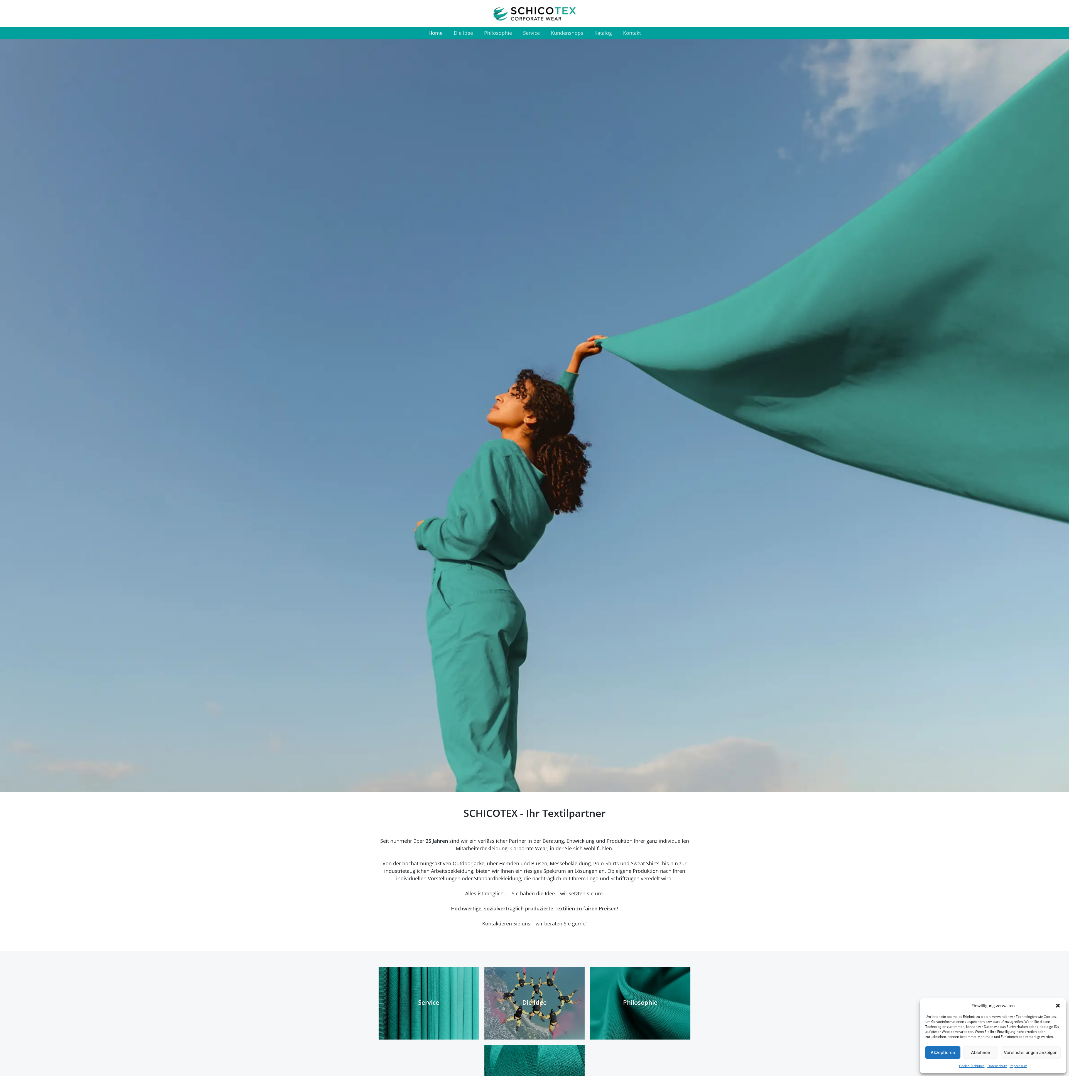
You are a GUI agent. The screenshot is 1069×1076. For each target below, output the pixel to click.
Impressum (1018, 1065)
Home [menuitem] (435, 33)
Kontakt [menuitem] (632, 33)
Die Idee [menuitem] (463, 33)
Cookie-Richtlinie (972, 1065)
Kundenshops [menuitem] (567, 33)
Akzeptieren (943, 1052)
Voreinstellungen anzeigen (1031, 1052)
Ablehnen (980, 1052)
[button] (1058, 1005)
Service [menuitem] (531, 33)
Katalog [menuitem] (603, 33)
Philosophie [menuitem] (498, 33)
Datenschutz (997, 1065)
